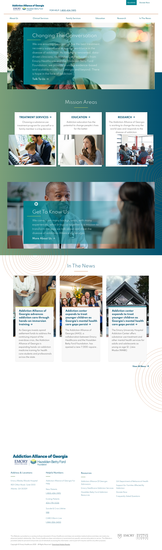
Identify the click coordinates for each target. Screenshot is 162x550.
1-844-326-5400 (53, 522)
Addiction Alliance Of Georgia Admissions (94, 482)
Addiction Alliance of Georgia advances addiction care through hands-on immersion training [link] (34, 318)
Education (100, 18)
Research (121, 18)
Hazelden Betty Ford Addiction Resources (94, 493)
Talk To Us (38, 79)
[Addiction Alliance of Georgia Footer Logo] (40, 459)
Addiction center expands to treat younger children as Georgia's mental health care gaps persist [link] (81, 318)
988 (47, 513)
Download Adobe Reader (61, 544)
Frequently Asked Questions (128, 496)
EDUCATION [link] (79, 117)
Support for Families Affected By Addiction (130, 486)
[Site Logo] (28, 8)
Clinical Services (40, 18)
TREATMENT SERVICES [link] (33, 117)
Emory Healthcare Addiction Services (97, 488)
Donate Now (144, 3)
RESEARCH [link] (125, 117)
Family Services (73, 18)
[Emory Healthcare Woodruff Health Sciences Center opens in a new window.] (133, 537)
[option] (81, 56)
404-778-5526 (52, 503)
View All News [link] (139, 366)
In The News (145, 18)
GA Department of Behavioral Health (132, 481)
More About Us (42, 238)
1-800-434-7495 (68, 10)
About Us (14, 18)
